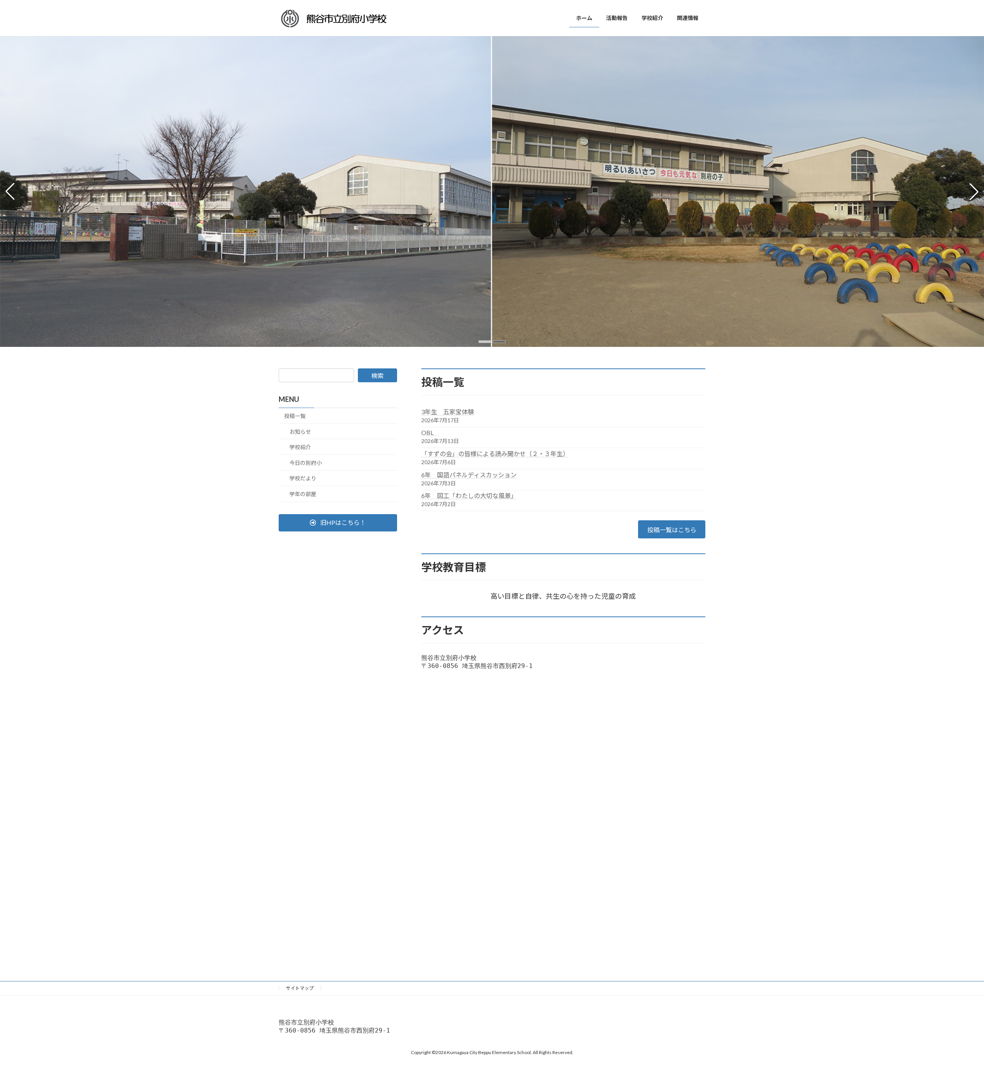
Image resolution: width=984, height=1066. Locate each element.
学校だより (302, 478)
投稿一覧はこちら (671, 529)
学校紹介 (300, 447)
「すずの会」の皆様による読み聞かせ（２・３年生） (495, 453)
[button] (484, 342)
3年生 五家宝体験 (447, 411)
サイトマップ (300, 988)
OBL (430, 432)
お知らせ (300, 431)
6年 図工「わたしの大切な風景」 (469, 495)
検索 (377, 375)
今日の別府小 (305, 463)
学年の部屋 (302, 494)
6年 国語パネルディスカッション (469, 474)
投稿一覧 (295, 416)
